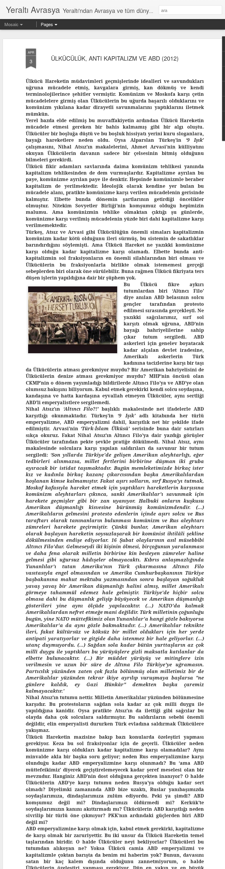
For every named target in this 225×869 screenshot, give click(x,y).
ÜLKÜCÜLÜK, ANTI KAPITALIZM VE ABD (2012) (115, 58)
